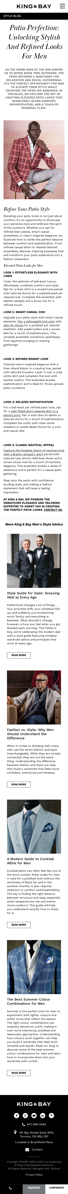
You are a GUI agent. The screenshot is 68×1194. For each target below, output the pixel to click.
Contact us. (53, 510)
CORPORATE (56, 1187)
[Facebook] (16, 1115)
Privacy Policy (34, 1174)
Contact (37, 1149)
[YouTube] (34, 1115)
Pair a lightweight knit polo (36, 321)
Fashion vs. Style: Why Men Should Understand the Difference (30, 734)
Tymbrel (55, 1168)
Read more (19, 655)
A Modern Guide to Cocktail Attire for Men (30, 861)
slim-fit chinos (13, 325)
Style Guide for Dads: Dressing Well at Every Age (33, 595)
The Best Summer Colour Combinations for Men (28, 1001)
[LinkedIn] (42, 1115)
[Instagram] (25, 1115)
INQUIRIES (34, 1187)
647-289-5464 (36, 1124)
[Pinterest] (51, 1115)
